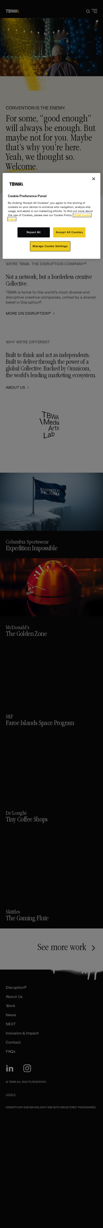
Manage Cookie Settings (50, 246)
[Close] (93, 179)
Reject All (34, 232)
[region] (52, 216)
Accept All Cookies (69, 232)
